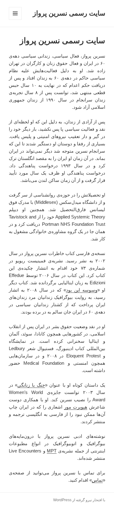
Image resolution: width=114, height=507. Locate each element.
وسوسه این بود (81, 289)
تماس (97, 480)
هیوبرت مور (75, 407)
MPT (52, 450)
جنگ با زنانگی (31, 385)
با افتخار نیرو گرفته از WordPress (79, 500)
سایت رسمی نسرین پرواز (69, 13)
